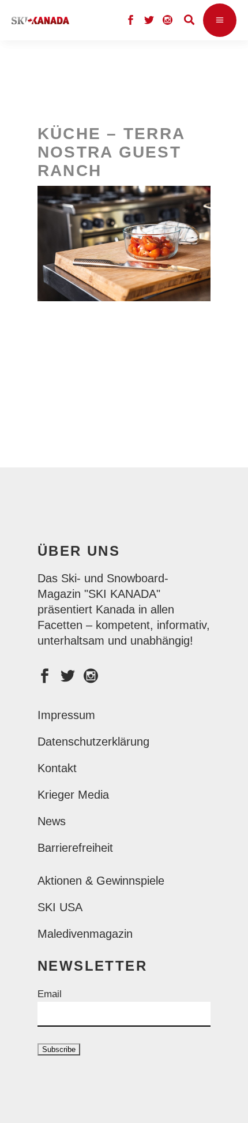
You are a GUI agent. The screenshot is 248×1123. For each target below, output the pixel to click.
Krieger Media (73, 794)
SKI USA (59, 907)
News (51, 821)
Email (49, 994)
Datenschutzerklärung (93, 741)
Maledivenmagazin (85, 933)
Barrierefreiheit (75, 847)
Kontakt (57, 768)
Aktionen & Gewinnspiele (100, 880)
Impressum (66, 715)
